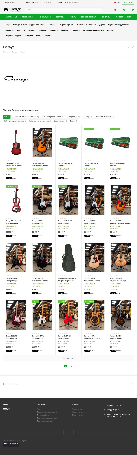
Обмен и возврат (77, 415)
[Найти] (99, 9)
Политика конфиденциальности (47, 418)
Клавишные (91, 25)
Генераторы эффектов (13, 36)
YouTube (71, 432)
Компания (41, 405)
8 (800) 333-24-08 (38, 2)
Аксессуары (51, 25)
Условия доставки (77, 412)
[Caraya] (16, 79)
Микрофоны (9, 30)
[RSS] (128, 47)
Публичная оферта (43, 415)
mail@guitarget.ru (113, 410)
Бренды (6, 409)
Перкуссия (32, 30)
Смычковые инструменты (93, 30)
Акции (5, 405)
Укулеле (80, 25)
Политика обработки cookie (45, 421)
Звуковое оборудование (48, 30)
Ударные (102, 25)
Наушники (21, 30)
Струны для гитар (36, 25)
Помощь (75, 405)
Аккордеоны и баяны (33, 36)
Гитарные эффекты (66, 25)
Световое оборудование (70, 30)
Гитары (7, 25)
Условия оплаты (77, 409)
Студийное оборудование (118, 25)
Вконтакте (65, 432)
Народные (49, 36)
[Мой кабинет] (107, 10)
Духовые (110, 30)
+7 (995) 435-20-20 (68, 2)
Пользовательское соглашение (47, 412)
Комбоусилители (20, 25)
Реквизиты (40, 409)
